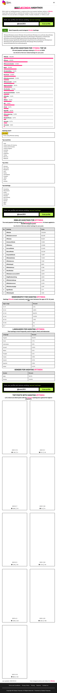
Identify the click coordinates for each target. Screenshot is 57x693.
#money (5, 199)
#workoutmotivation (9, 92)
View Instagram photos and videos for (42, 681)
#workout (6, 74)
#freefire (5, 195)
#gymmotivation (8, 85)
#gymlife (6, 110)
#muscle (6, 121)
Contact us (45, 685)
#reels (5, 192)
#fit (5, 103)
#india (5, 107)
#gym (5, 67)
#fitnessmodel (8, 82)
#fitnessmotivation (9, 64)
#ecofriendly (6, 197)
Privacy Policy (25, 685)
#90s (4, 204)
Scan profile (46, 24)
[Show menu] (54, 2)
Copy (5, 30)
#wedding (6, 189)
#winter (5, 200)
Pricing (33, 685)
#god (4, 202)
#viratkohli (6, 194)
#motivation (7, 89)
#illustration (6, 190)
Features (38, 685)
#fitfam (6, 99)
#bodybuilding (7, 71)
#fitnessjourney (8, 114)
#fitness (6, 60)
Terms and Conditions (14, 685)
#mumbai (6, 125)
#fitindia (6, 56)
